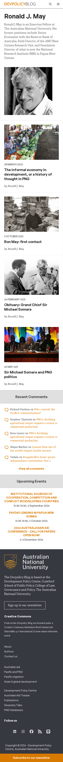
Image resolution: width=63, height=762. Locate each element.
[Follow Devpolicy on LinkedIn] (15, 731)
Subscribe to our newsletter (31, 757)
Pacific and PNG (13, 671)
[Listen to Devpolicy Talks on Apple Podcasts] (48, 731)
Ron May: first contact (23, 242)
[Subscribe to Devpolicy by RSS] (40, 731)
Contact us (10, 656)
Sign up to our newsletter (25, 605)
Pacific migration (14, 676)
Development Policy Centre (20, 690)
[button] (49, 4)
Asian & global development (20, 681)
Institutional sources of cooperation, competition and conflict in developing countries (31, 497)
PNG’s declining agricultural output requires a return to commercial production (33, 423)
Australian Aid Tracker (17, 695)
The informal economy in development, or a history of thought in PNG (28, 174)
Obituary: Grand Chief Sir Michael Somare (25, 307)
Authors (9, 651)
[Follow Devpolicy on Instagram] (23, 731)
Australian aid (12, 666)
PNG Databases (13, 710)
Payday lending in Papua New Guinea (31, 514)
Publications (11, 700)
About (8, 646)
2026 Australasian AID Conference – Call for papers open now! (31, 531)
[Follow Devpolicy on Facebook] (31, 731)
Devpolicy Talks (13, 705)
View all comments (31, 468)
